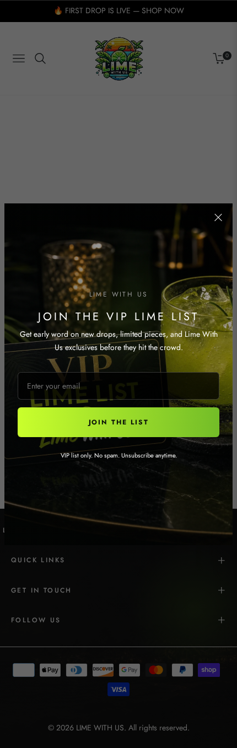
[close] (218, 218)
